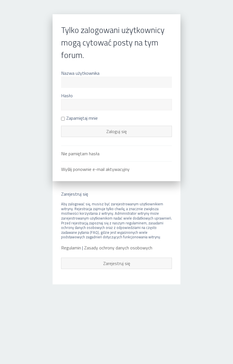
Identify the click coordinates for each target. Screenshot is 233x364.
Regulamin (71, 248)
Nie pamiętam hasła (80, 153)
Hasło (67, 95)
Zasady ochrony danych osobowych (118, 248)
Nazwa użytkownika (80, 73)
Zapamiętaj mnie (82, 118)
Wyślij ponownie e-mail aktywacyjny (95, 169)
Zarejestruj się (116, 263)
